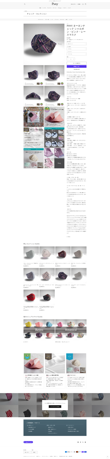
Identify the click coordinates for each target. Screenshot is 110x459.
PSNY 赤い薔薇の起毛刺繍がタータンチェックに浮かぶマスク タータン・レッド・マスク (30, 307)
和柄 (66, 19)
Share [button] (69, 236)
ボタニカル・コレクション (61, 341)
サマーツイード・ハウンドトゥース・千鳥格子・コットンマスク (30, 285)
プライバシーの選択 (72, 429)
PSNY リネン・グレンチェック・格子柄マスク (78, 264)
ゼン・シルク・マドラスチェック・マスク (46, 284)
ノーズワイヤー (69, 51)
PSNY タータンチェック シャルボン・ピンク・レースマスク (62, 285)
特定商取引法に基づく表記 (73, 431)
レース (52, 19)
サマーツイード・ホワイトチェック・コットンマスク (46, 264)
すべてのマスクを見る (55, 406)
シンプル (70, 19)
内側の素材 (69, 41)
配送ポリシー (51, 427)
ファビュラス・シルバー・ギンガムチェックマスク (78, 285)
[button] (24, 4)
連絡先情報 (70, 456)
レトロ (25, 341)
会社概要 (30, 431)
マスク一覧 (47, 19)
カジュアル (62, 19)
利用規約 (50, 431)
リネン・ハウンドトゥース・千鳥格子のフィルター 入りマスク (30, 264)
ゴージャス (56, 19)
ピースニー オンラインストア (30, 456)
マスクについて (40, 19)
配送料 (70, 39)
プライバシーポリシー (52, 433)
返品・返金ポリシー (52, 429)
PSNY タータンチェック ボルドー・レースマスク (62, 264)
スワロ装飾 (69, 46)
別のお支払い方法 (77, 69)
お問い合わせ (70, 427)
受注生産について (32, 427)
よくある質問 (31, 429)
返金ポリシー (38, 456)
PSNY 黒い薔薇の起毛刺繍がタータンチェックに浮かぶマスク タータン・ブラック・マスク (46, 307)
